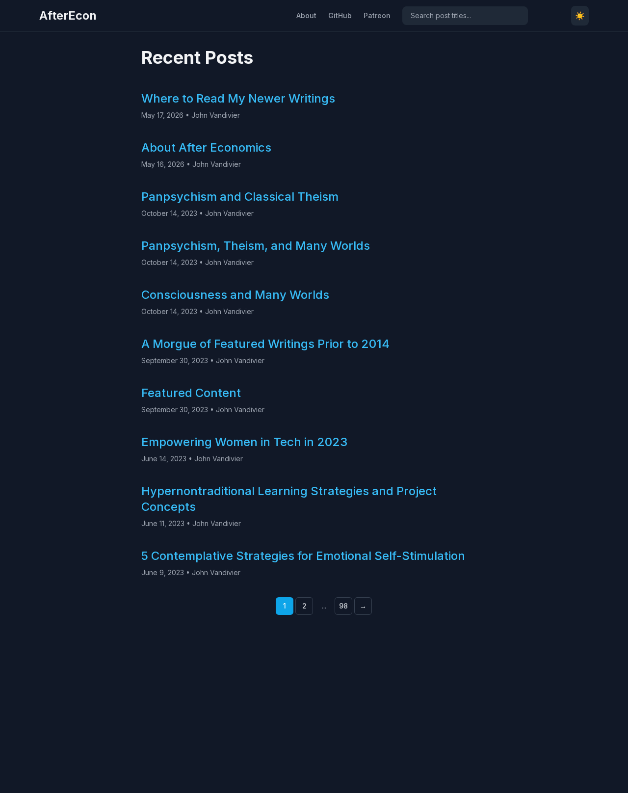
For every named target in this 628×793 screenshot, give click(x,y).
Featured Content (191, 393)
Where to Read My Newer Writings (238, 98)
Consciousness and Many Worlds (235, 295)
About (306, 15)
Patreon (377, 15)
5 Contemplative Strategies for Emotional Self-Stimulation (303, 556)
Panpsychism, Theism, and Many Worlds (255, 245)
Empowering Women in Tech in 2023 (244, 442)
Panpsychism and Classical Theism (240, 196)
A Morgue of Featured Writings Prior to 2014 (265, 344)
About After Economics (206, 147)
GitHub (340, 15)
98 (343, 606)
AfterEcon (68, 15)
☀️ (580, 16)
